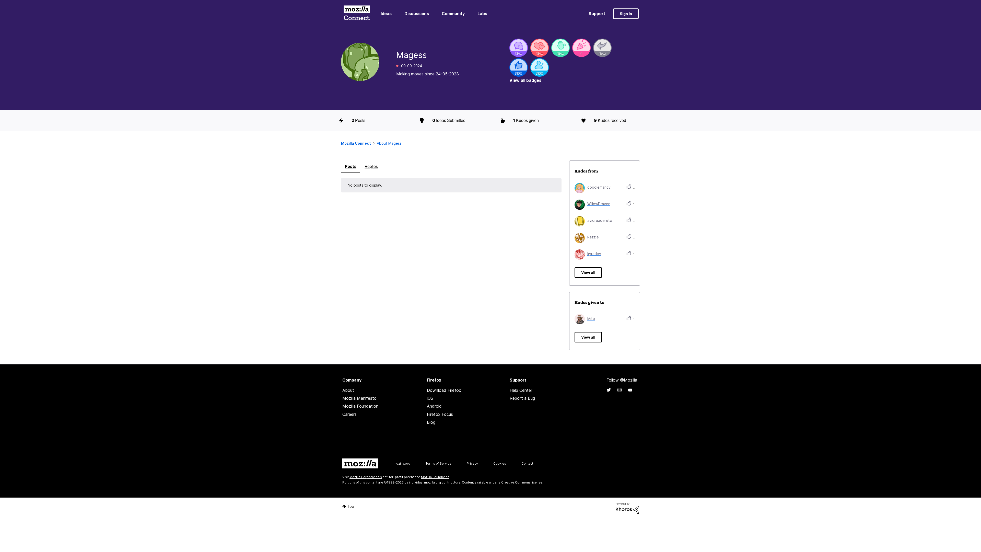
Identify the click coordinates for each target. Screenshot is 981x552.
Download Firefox (444, 390)
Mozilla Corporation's (365, 477)
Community (453, 13)
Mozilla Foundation (360, 406)
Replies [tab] (371, 166)
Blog (431, 422)
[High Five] (539, 48)
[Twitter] (608, 390)
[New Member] (539, 67)
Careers (349, 414)
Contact (527, 463)
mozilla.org (401, 463)
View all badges (525, 80)
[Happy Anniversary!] (581, 48)
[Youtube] (630, 390)
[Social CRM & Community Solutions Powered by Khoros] (627, 508)
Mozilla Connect (356, 13)
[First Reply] (602, 48)
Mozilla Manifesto (359, 398)
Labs (482, 13)
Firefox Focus (440, 414)
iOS (430, 398)
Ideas (386, 13)
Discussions (416, 13)
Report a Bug (522, 398)
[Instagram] (619, 390)
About (348, 390)
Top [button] (350, 506)
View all (588, 272)
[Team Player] (518, 67)
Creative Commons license (521, 482)
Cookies (499, 463)
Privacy (472, 463)
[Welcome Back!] (560, 48)
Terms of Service (438, 463)
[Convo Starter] (518, 48)
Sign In (626, 14)
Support (597, 13)
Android (434, 406)
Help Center (521, 390)
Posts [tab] (350, 166)
